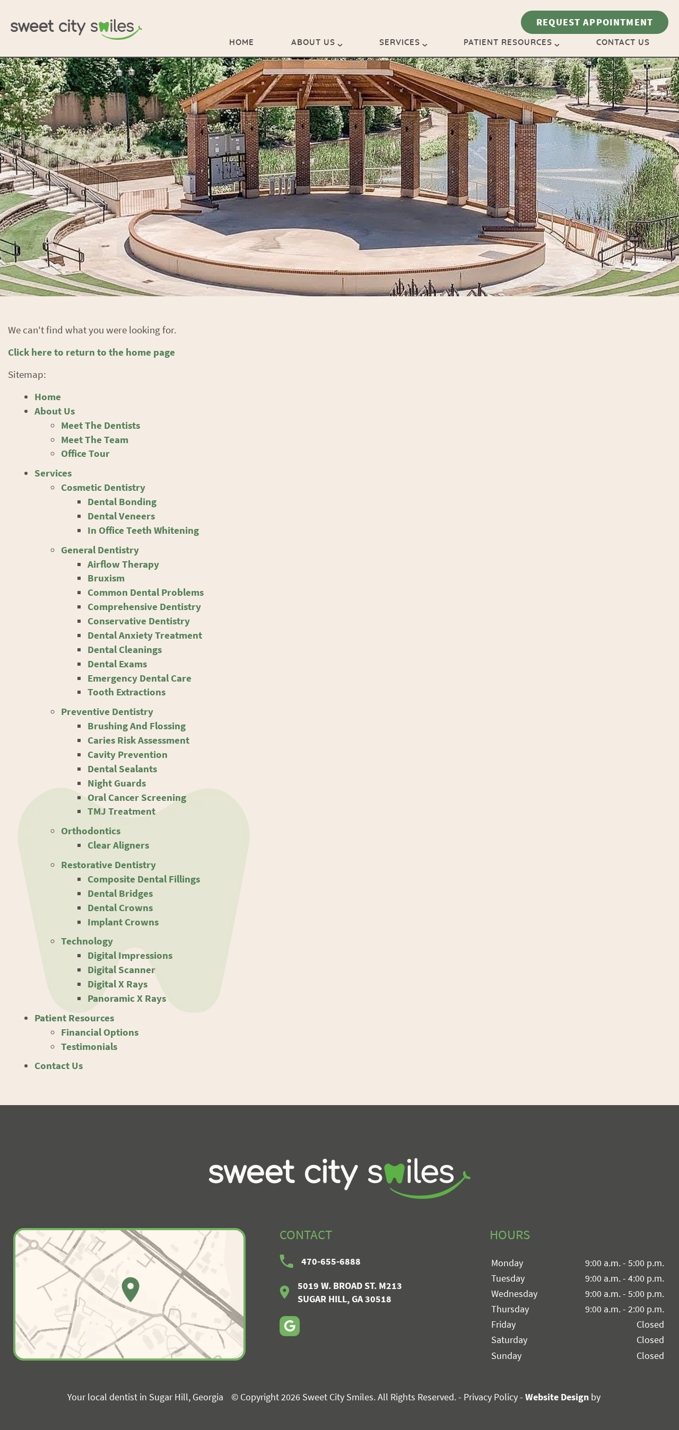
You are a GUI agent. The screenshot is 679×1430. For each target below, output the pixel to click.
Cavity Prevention (128, 754)
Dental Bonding (122, 501)
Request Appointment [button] (594, 22)
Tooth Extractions (127, 691)
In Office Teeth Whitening (143, 530)
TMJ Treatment (121, 811)
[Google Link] (290, 1326)
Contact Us (623, 43)
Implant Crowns (123, 921)
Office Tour (85, 453)
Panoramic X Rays (127, 998)
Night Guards (117, 782)
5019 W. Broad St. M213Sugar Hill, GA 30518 (350, 1292)
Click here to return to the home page (91, 352)
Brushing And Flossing (137, 725)
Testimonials (89, 1046)
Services (399, 43)
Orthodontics (90, 830)
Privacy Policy (491, 1397)
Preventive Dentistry (107, 711)
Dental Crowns (120, 907)
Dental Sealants (122, 768)
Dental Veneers (121, 515)
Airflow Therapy (123, 564)
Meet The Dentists (100, 425)
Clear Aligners (118, 844)
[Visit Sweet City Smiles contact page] (129, 1294)
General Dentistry (100, 549)
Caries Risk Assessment (138, 740)
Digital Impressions (130, 955)
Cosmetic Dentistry (103, 487)
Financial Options (99, 1032)
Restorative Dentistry (108, 864)
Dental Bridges (120, 893)
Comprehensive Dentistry (144, 606)
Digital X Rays (117, 983)
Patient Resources (508, 43)
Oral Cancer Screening (137, 797)
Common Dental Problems (146, 592)
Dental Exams (117, 663)
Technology (87, 940)
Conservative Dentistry (139, 620)
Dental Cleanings (125, 649)
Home (241, 43)
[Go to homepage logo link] (339, 1178)
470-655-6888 (331, 1261)
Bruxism (106, 577)
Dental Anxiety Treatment (145, 635)
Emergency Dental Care (139, 678)
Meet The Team (94, 439)
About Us (313, 43)
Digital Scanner (121, 969)
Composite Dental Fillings (144, 878)
